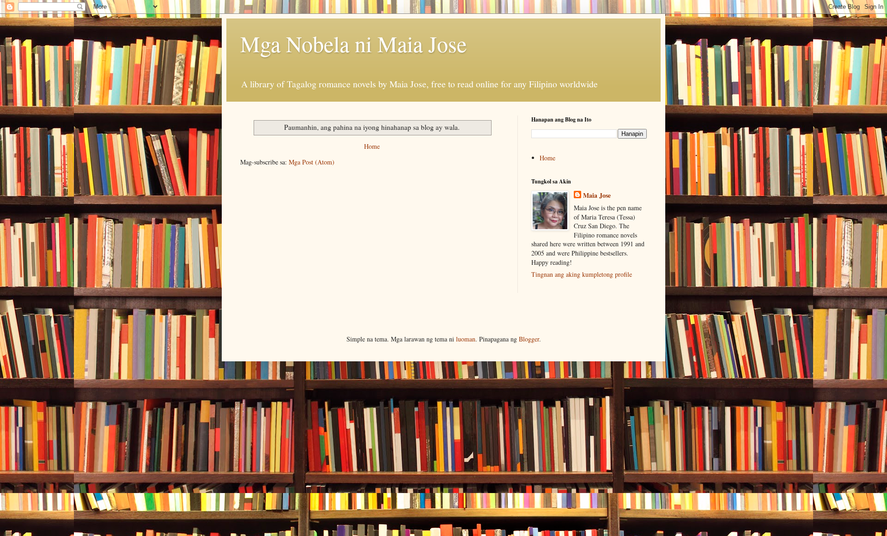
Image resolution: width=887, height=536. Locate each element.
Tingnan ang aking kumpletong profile (581, 274)
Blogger (529, 339)
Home (372, 146)
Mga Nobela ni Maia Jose (353, 43)
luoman (465, 339)
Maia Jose (597, 195)
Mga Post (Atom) (311, 162)
